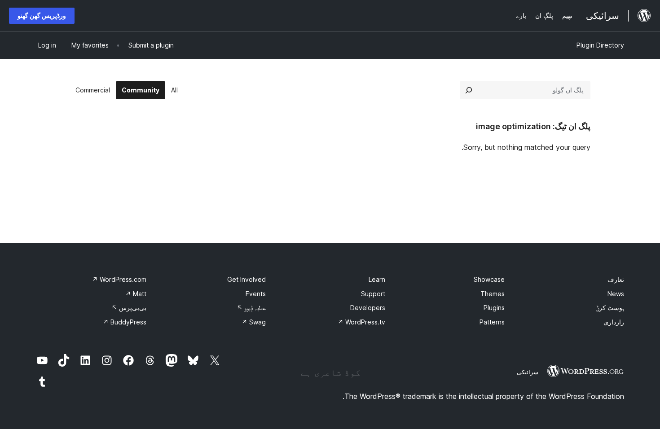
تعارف (615, 279)
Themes (492, 294)
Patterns (492, 322)
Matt (135, 294)
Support (373, 294)
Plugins (494, 307)
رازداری (613, 322)
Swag (254, 322)
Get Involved (246, 279)
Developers (367, 307)
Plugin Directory (600, 45)
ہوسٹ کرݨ (609, 307)
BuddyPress (124, 322)
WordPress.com (119, 279)
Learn (377, 279)
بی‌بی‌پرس (128, 307)
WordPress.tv (361, 322)
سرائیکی (527, 372)
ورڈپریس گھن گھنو (42, 15)
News (615, 294)
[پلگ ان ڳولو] (469, 90)
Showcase (489, 279)
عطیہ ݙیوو (251, 307)
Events (256, 294)
